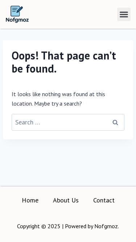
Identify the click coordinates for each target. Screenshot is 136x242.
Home (30, 200)
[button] (124, 14)
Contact (104, 200)
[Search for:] (68, 122)
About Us (66, 200)
